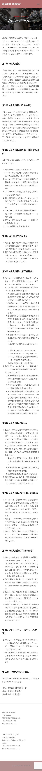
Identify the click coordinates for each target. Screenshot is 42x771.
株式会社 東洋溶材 (11, 4)
